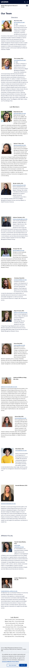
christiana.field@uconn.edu (20, 279)
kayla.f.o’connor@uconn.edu (20, 312)
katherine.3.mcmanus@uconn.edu (9, 386)
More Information (12, 665)
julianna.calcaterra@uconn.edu (20, 219)
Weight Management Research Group (9, 6)
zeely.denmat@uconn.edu (20, 113)
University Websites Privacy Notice (10, 661)
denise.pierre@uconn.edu (20, 145)
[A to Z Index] (27, 2)
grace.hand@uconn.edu (19, 345)
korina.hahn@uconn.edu (20, 418)
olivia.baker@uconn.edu (21, 450)
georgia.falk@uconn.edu (18, 250)
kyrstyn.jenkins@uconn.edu (19, 185)
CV (15, 24)
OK (22, 665)
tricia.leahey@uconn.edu (20, 60)
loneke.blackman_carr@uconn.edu (9, 591)
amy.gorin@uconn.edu (19, 22)
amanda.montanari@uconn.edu (8, 503)
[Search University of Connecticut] (25, 2)
